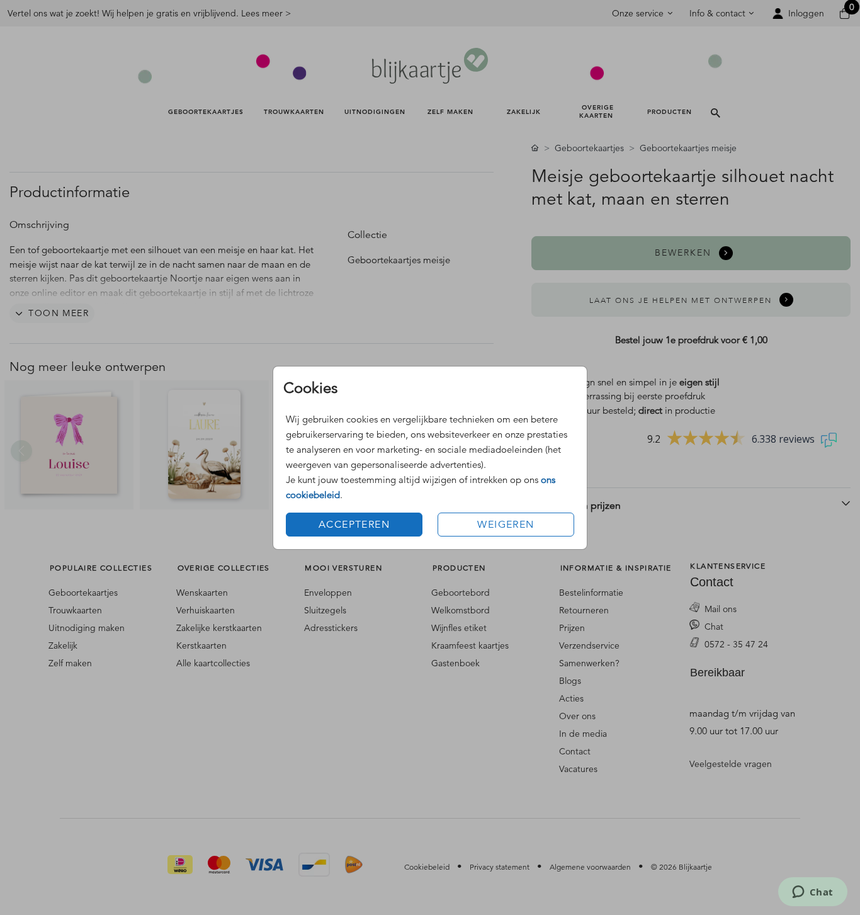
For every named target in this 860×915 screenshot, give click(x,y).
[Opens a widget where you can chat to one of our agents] (812, 893)
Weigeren (505, 524)
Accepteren (354, 524)
